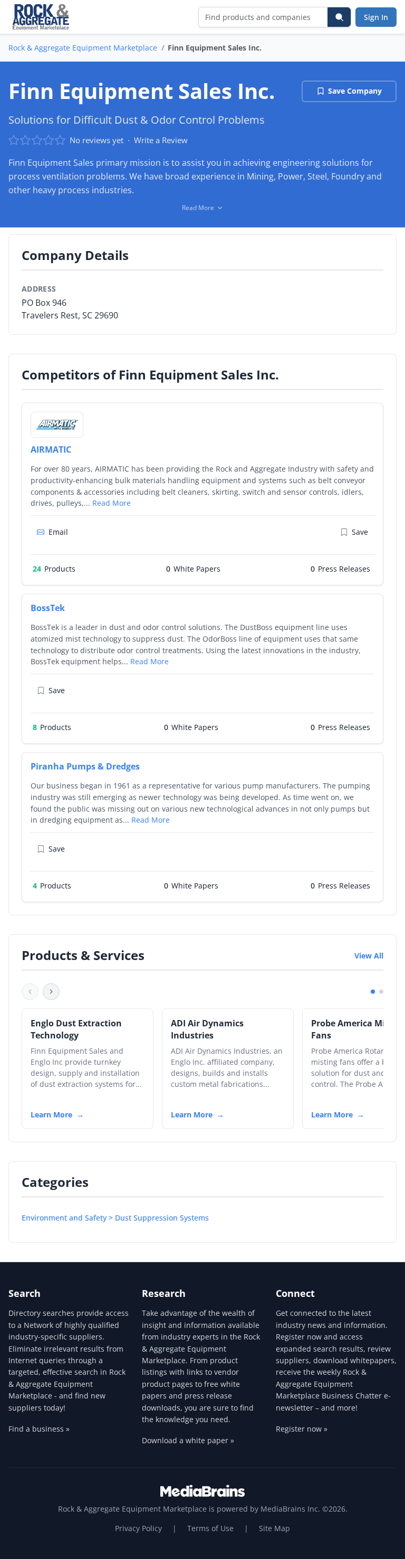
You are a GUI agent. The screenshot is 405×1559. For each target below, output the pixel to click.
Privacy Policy (138, 1528)
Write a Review (161, 140)
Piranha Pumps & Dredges (85, 766)
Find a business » (39, 1429)
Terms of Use (210, 1528)
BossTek (48, 608)
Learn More (51, 1115)
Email (58, 532)
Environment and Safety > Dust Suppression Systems (115, 1218)
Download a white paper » (188, 1440)
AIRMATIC (51, 449)
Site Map (274, 1528)
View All (368, 956)
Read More (111, 503)
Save (360, 532)
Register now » (301, 1429)
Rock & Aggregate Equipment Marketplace (82, 48)
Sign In (376, 17)
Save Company (355, 91)
